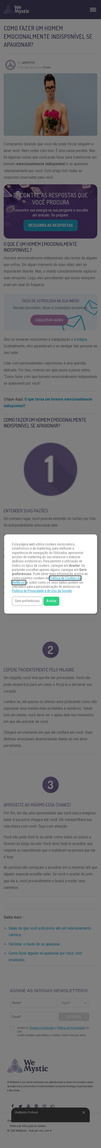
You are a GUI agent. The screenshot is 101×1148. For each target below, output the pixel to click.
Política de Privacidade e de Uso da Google (42, 591)
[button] (27, 601)
